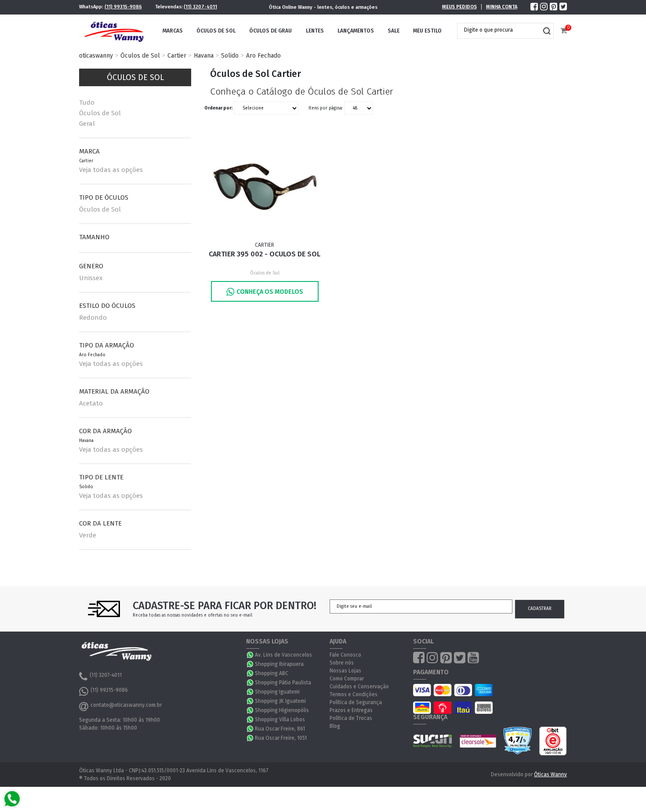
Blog (335, 726)
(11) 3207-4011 (200, 7)
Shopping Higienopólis (282, 710)
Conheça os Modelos (269, 292)
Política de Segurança (356, 702)
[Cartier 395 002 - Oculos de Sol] (265, 187)
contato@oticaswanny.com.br (126, 705)
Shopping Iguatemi (277, 692)
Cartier (176, 55)
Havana (204, 55)
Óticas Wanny (550, 774)
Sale (393, 31)
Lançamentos (356, 31)
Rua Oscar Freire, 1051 (281, 738)
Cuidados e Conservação (359, 686)
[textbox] (498, 30)
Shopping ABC (271, 673)
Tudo (86, 102)
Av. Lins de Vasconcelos (283, 655)
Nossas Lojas (345, 671)
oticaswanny (96, 55)
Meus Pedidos (459, 7)
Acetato (91, 403)
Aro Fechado (263, 55)
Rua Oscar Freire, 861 (280, 729)
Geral (87, 124)
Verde (87, 535)
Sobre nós (342, 663)
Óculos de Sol (216, 31)
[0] (563, 31)
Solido (230, 55)
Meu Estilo (427, 31)
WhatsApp (250, 655)
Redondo (93, 317)
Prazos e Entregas (351, 710)
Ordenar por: (218, 108)
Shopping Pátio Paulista (283, 682)
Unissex (90, 278)
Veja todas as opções (111, 170)
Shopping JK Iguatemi (280, 701)
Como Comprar (347, 679)
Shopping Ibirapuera (279, 664)
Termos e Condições (353, 694)
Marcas (173, 31)
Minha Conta (501, 7)
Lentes (315, 31)
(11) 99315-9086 (123, 7)
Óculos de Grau (270, 31)
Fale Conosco (345, 655)
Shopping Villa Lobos (280, 719)
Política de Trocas (351, 718)
